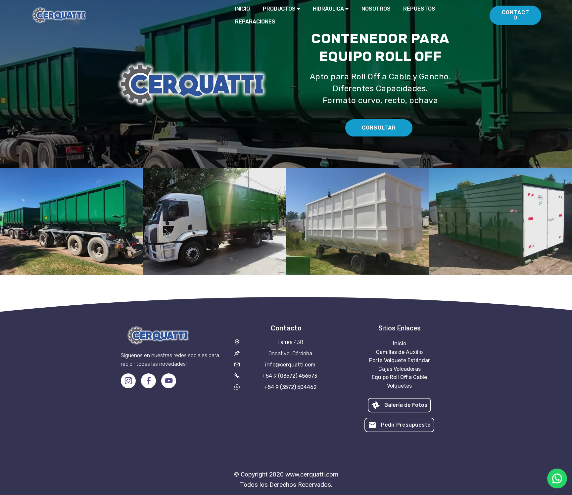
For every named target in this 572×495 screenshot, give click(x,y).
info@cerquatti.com (290, 365)
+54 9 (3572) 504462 (290, 387)
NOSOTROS (376, 9)
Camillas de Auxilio (399, 352)
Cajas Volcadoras (399, 369)
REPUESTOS (419, 9)
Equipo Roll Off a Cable (399, 377)
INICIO (242, 9)
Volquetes (399, 386)
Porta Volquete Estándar (399, 360)
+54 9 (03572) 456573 (290, 376)
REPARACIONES (255, 22)
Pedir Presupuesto (406, 425)
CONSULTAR (379, 128)
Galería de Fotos (405, 405)
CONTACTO (515, 15)
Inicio (399, 343)
